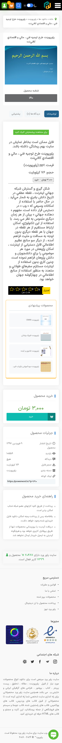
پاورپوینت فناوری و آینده (30, 351)
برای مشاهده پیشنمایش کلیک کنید (31, 132)
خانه (51, 19)
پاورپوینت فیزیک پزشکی (30, 335)
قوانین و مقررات (48, 585)
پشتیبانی (16, 114)
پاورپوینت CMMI (32, 320)
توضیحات (51, 114)
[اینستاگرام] (55, 661)
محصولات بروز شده (46, 597)
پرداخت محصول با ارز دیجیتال (40, 603)
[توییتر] (32, 661)
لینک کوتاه (46, 476)
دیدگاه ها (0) (33, 114)
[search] (18, 5)
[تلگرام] (47, 661)
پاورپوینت (32, 19)
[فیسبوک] (40, 661)
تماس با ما (50, 591)
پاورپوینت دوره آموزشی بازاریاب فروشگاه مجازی (24, 366)
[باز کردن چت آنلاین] (53, 735)
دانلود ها (43, 19)
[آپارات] (25, 661)
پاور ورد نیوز (50, 609)
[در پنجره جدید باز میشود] (50, 643)
